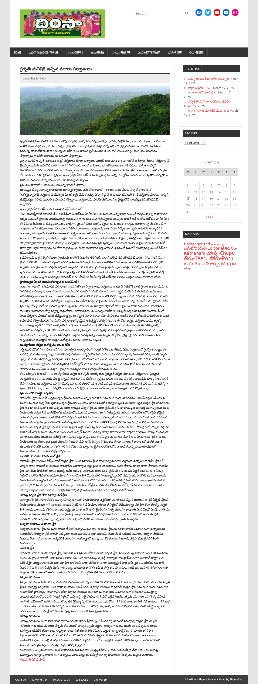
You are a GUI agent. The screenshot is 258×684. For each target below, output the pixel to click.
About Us (20, 679)
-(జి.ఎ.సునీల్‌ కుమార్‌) (32, 659)
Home (17, 52)
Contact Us (100, 679)
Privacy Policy (61, 679)
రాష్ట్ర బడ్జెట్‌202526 (200, 87)
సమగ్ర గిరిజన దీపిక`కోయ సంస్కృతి (208, 78)
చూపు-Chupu (74, 52)
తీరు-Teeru (196, 52)
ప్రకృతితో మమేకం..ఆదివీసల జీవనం (209, 101)
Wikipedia (82, 679)
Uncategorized (197, 243)
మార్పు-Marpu (120, 52)
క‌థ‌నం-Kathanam (149, 52)
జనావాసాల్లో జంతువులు (202, 92)
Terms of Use (39, 679)
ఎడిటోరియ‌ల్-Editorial (44, 52)
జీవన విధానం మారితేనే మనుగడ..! (208, 110)
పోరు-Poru (175, 52)
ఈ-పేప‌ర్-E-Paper (218, 244)
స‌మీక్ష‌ (187, 268)
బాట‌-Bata (97, 52)
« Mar (209, 216)
